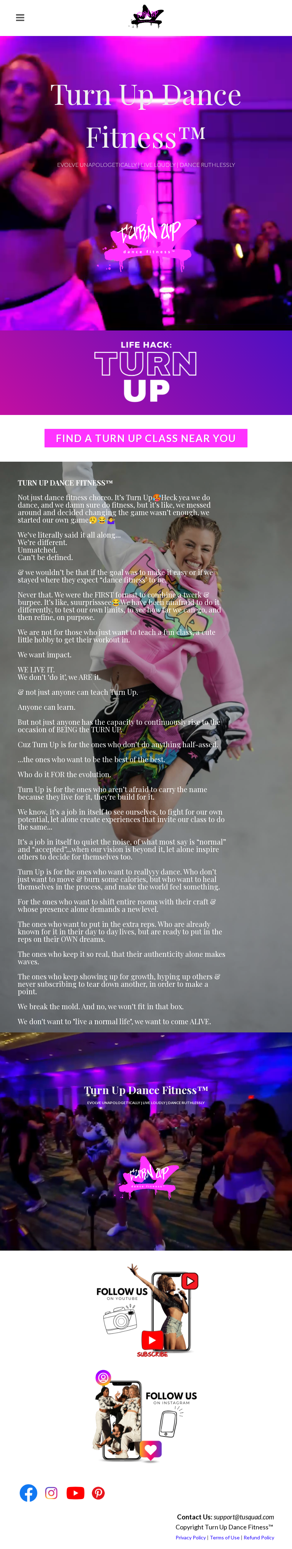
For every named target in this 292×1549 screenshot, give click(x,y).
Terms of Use (225, 1537)
